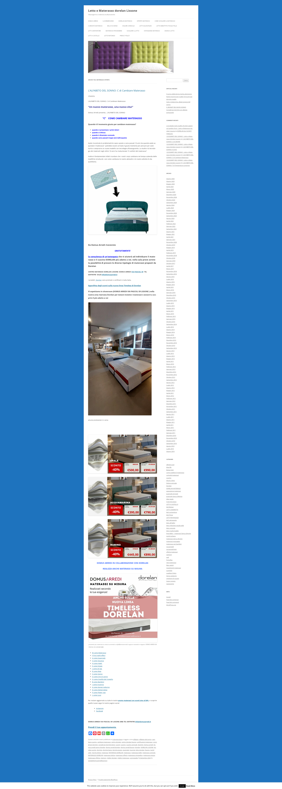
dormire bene (107, 750)
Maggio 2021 (170, 234)
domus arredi (148, 745)
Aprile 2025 (169, 187)
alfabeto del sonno (145, 739)
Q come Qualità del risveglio (102, 679)
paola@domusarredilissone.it (97, 761)
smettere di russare (172, 579)
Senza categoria (171, 576)
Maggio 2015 (170, 308)
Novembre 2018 (171, 255)
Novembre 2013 (171, 343)
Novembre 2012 (171, 375)
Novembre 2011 (171, 406)
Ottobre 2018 (170, 258)
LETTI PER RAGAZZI (172, 518)
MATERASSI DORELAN (116, 753)
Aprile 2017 (169, 266)
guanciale (126, 750)
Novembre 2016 (171, 271)
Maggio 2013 (170, 359)
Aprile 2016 (169, 287)
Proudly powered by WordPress (108, 780)
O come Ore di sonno (100, 677)
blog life (168, 467)
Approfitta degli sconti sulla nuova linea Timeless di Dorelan (114, 285)
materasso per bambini (114, 31)
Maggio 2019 (170, 248)
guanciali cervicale (172, 494)
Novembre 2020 (171, 242)
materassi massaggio (173, 541)
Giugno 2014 (170, 330)
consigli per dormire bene (106, 745)
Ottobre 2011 (170, 409)
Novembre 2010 (171, 438)
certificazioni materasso (144, 742)
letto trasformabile (172, 531)
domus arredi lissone (127, 747)
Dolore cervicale (128, 26)
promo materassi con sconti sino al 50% (133, 700)
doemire (140, 745)
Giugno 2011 (170, 420)
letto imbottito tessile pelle (166, 26)
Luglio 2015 (170, 303)
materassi (105, 753)
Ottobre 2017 (170, 263)
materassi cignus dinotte (174, 539)
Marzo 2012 (170, 396)
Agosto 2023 (170, 218)
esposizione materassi (152, 31)
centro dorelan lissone (129, 742)
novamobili (170, 547)
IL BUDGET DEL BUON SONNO (176, 107)
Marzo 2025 (170, 189)
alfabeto (136, 739)
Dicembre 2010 (171, 436)
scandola (169, 571)
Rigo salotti (170, 565)
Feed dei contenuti (172, 600)
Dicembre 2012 (171, 372)
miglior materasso (123, 758)
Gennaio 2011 (170, 433)
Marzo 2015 (170, 314)
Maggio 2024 (170, 210)
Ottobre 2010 (170, 441)
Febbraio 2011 (171, 430)
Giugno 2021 (170, 232)
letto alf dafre (170, 523)
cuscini (118, 745)
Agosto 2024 (170, 205)
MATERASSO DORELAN (95, 755)
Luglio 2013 (170, 353)
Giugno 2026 (170, 179)
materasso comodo (149, 753)
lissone (147, 750)
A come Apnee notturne (101, 687)
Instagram (100, 708)
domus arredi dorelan (113, 747)
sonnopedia (134, 758)
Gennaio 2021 (170, 240)
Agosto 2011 (170, 414)
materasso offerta (121, 755)
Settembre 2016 (171, 274)
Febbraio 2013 (171, 367)
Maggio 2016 (170, 285)
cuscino (123, 745)
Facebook (99, 711)
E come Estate (97, 666)
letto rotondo (109, 36)
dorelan (137, 747)
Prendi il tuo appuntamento (102, 727)
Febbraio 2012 (171, 398)
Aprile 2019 (169, 250)
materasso (127, 753)
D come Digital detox (99, 690)
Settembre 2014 (171, 324)
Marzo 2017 (170, 269)
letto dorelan (140, 750)
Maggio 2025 (170, 184)
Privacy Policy (125, 36)
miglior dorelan (112, 758)
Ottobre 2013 (170, 346)
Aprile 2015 (169, 311)
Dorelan (98, 280)
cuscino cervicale (131, 745)
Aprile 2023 (169, 221)
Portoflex (169, 560)
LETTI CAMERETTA (172, 510)
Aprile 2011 (169, 425)
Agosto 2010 (170, 446)
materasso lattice (109, 755)
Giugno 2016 (170, 282)
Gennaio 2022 (170, 226)
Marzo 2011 (170, 428)
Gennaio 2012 (170, 401)
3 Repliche (91, 96)
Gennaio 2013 (170, 369)
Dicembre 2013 (171, 340)
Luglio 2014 (170, 327)
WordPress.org (171, 605)
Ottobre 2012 (170, 377)
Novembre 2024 (171, 197)
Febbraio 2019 (171, 253)
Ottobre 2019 (170, 245)
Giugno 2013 (170, 356)
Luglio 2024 (170, 208)
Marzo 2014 (170, 335)
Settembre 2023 (171, 216)
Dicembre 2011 (171, 404)
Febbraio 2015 (171, 316)
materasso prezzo (149, 755)
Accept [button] (182, 786)
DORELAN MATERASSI (125, 21)
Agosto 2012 (170, 383)
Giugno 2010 (170, 451)
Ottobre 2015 (170, 298)
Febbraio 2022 (171, 224)
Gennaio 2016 (170, 293)
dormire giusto (117, 750)
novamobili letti (171, 549)
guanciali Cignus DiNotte (174, 496)
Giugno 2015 (170, 306)
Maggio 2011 (170, 422)
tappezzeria (170, 584)
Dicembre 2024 (171, 195)
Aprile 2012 (169, 393)
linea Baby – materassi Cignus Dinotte (178, 533)
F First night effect (98, 655)
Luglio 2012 (170, 385)
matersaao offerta (94, 758)
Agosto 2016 (170, 277)
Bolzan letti (170, 470)
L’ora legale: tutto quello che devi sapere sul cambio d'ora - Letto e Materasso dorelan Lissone (179, 128)
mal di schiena (112, 26)
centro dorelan (116, 742)
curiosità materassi (95, 26)
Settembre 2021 (171, 229)
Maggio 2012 (170, 391)
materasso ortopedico (135, 755)
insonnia (132, 750)
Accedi (168, 597)
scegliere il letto (133, 31)
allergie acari (170, 465)
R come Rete (96, 671)
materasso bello (136, 753)
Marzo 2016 (170, 290)
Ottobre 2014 (170, 322)
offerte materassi (143, 21)
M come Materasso (99, 653)
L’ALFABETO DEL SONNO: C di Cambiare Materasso (116, 90)
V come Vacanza (98, 661)
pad (167, 557)
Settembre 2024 (171, 203)
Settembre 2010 (171, 443)
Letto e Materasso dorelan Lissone (112, 11)
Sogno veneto (170, 581)
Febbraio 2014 (171, 338)
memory (103, 758)
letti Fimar (169, 515)
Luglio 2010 (170, 449)
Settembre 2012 (171, 380)
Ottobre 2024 (170, 200)
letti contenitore (94, 31)
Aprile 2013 (169, 361)
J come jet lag (97, 669)
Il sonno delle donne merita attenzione (179, 94)
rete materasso (171, 563)
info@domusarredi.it (109, 275)
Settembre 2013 (171, 348)
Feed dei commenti (172, 602)
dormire (99, 750)
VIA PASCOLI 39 (137, 272)
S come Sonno (97, 674)
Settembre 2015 (171, 301)
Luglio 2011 (170, 417)
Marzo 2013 (170, 364)
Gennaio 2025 (170, 192)
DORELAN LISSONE (147, 747)
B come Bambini (98, 682)
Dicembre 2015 (171, 295)
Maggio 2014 (170, 332)
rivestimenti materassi (173, 568)
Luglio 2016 (170, 279)
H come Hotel (97, 663)
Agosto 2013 (170, 351)
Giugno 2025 (170, 181)
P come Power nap (99, 692)
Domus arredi (93, 21)
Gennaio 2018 (170, 261)
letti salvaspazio (145, 26)
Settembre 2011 (171, 412)
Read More (190, 786)
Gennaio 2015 (170, 319)
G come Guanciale (98, 658)
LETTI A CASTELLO (93, 36)
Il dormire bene (108, 21)
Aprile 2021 (169, 237)
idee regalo (169, 499)
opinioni (169, 555)
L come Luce (96, 695)
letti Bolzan (170, 507)
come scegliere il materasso (165, 21)
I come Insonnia (98, 685)
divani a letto (169, 31)
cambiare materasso (104, 742)
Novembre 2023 (171, 213)
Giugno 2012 (170, 388)
